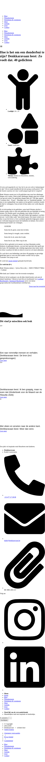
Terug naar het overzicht (37, 286)
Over (6, 25)
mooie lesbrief (13, 261)
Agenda (6, 24)
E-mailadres (4, 718)
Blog (5, 16)
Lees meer (3, 360)
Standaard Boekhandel (16, 281)
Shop (6, 22)
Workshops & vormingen (12, 20)
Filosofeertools (9, 18)
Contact (6, 27)
